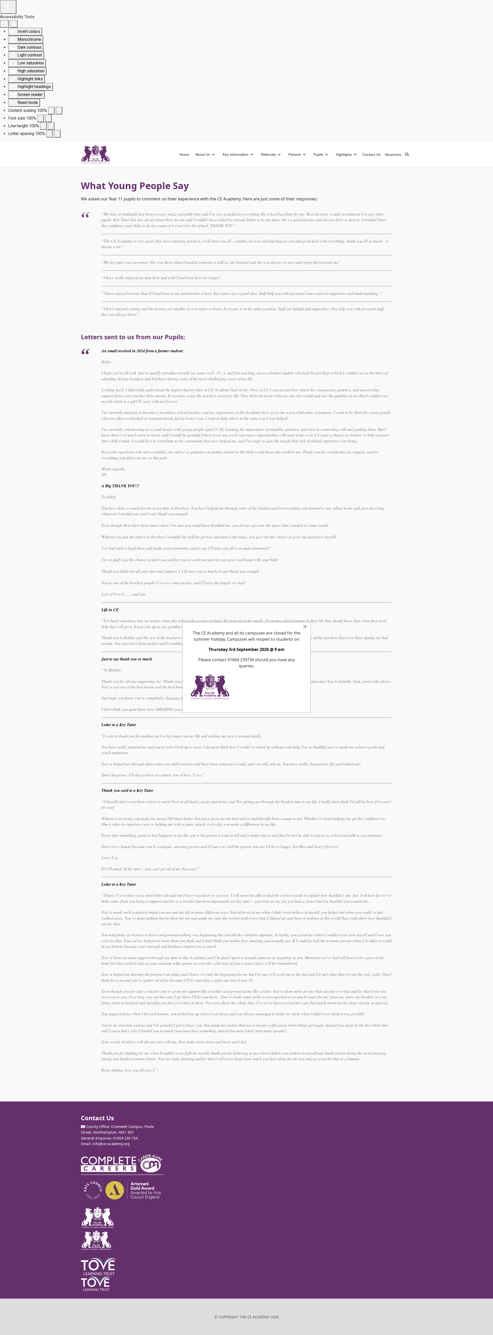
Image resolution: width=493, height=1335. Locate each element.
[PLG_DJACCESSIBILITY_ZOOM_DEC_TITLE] (51, 110)
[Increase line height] (51, 126)
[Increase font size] (48, 118)
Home (184, 154)
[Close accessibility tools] (14, 24)
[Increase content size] (59, 110)
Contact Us (372, 154)
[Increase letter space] (57, 134)
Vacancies (393, 154)
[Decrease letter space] (49, 134)
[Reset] (4, 24)
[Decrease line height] (43, 126)
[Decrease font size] (40, 118)
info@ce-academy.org (111, 1143)
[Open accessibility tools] (8, 7)
